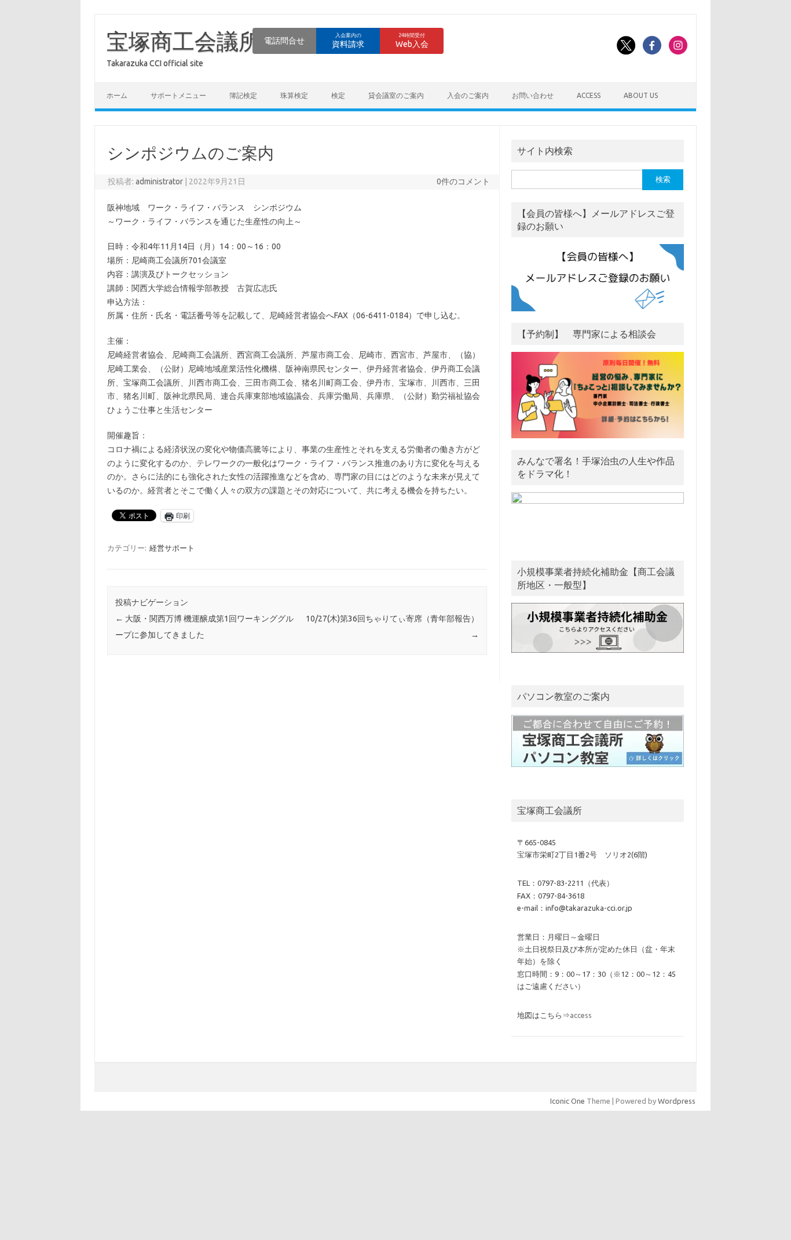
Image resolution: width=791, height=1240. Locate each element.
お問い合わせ (533, 95)
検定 (338, 95)
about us (641, 95)
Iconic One (567, 1101)
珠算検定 (294, 95)
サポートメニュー (178, 95)
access (588, 95)
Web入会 (412, 40)
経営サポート (172, 548)
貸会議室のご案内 (396, 95)
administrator (159, 181)
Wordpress (676, 1101)
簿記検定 (243, 95)
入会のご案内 (468, 95)
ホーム (117, 95)
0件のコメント (463, 181)
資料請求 (348, 40)
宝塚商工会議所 (184, 41)
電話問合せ (284, 40)
